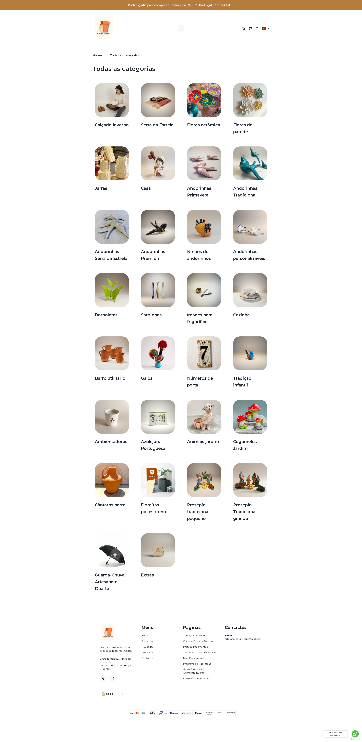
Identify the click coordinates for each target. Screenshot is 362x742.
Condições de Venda (194, 635)
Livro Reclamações (193, 658)
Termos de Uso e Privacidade (199, 652)
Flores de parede (242, 128)
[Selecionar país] (265, 28)
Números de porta (200, 381)
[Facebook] (103, 678)
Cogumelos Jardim (245, 445)
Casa (146, 188)
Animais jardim (203, 441)
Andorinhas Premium (153, 255)
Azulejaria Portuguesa (153, 445)
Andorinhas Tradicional (245, 191)
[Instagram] (112, 678)
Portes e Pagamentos (195, 647)
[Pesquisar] (243, 28)
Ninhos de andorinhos (199, 255)
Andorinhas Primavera (199, 191)
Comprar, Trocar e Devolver (198, 641)
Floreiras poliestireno (153, 508)
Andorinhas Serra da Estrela (111, 255)
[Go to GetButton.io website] (355, 739)
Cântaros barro (110, 504)
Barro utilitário (110, 378)
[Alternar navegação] (181, 28)
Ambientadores (111, 441)
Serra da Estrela (157, 124)
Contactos (147, 658)
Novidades (147, 647)
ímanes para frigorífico (199, 318)
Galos (146, 378)
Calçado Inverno (112, 124)
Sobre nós (147, 641)
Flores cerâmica (203, 124)
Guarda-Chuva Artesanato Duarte (110, 582)
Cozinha (241, 314)
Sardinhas (151, 314)
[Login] (257, 28)
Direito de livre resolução (197, 678)
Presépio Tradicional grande (245, 511)
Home (97, 55)
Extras (147, 575)
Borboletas (106, 314)
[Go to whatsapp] (355, 733)
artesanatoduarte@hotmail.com (243, 639)
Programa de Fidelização (197, 664)
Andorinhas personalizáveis (249, 255)
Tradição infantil (242, 381)
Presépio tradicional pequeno (198, 511)
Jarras (101, 188)
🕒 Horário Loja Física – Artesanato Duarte (195, 671)
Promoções (148, 652)
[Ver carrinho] (250, 28)
